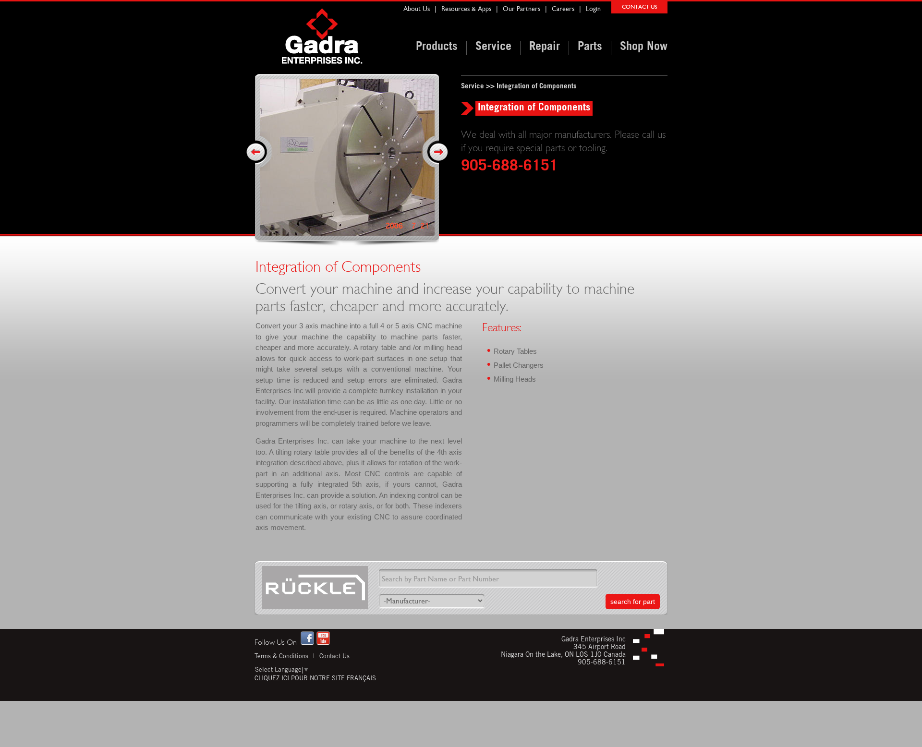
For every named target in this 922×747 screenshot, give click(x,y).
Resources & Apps (466, 9)
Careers (563, 9)
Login (593, 9)
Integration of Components (537, 86)
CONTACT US (639, 6)
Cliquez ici (272, 679)
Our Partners (521, 9)
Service (472, 86)
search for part (632, 601)
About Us (416, 9)
